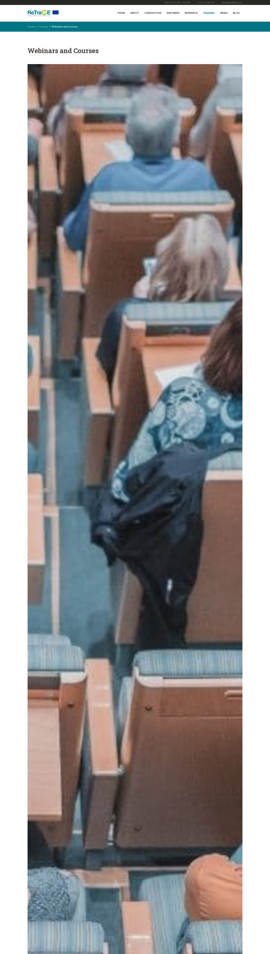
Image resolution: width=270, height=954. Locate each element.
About (134, 13)
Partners (173, 13)
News (224, 13)
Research (191, 13)
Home (121, 13)
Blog (236, 13)
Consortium (152, 13)
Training (209, 13)
